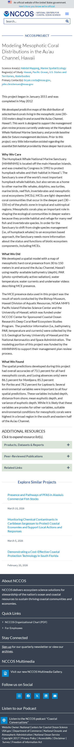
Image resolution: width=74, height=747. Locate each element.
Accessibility (45, 738)
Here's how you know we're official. (37, 6)
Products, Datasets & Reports (24, 444)
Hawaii (27, 72)
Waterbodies (22, 76)
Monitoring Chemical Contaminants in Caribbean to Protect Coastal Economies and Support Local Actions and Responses (35, 525)
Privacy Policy (28, 738)
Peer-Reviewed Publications (23, 456)
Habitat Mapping (30, 68)
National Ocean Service (47, 734)
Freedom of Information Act (27, 742)
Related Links (13, 467)
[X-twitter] (37, 696)
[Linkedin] (46, 696)
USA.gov (6, 730)
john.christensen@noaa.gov (17, 84)
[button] (67, 14)
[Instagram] (19, 696)
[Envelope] (55, 696)
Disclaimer (59, 738)
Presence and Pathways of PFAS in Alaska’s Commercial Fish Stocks (35, 497)
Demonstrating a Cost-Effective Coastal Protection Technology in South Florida (34, 553)
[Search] (67, 21)
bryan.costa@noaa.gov (37, 80)
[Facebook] (28, 696)
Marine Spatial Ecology (53, 68)
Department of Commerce (27, 730)
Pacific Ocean (40, 72)
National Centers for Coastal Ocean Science (44, 727)
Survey (6, 742)
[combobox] (34, 21)
